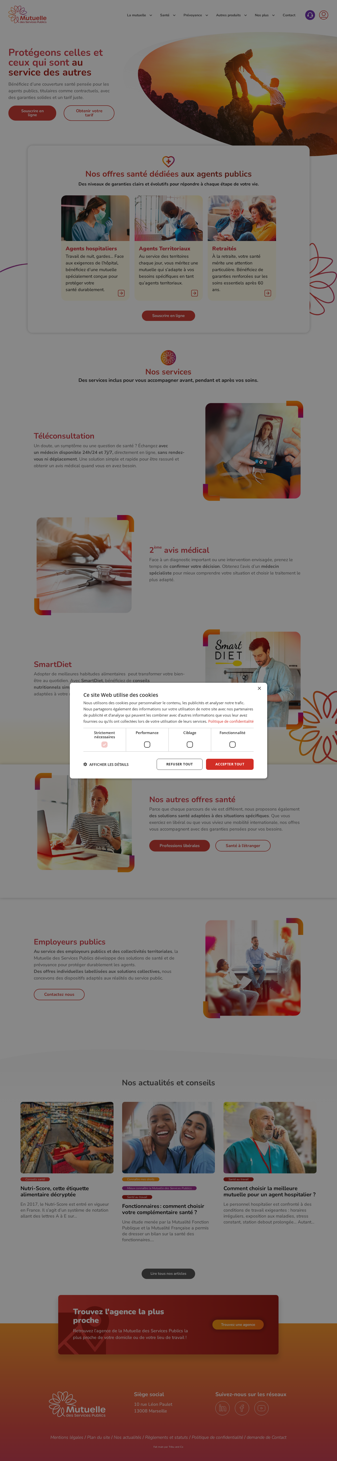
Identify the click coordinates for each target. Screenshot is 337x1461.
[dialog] (168, 730)
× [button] (259, 688)
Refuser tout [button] (179, 764)
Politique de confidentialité (231, 721)
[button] (106, 764)
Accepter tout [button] (229, 764)
